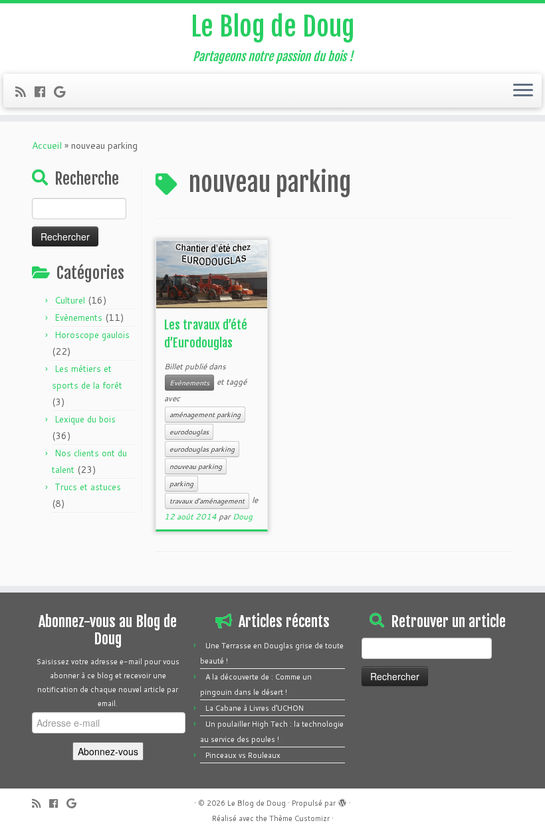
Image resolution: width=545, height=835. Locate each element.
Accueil (47, 145)
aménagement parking (205, 414)
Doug (243, 516)
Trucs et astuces (87, 487)
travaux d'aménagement (207, 501)
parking (181, 483)
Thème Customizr (299, 818)
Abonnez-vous (108, 751)
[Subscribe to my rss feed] (25, 91)
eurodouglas (189, 431)
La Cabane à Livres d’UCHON (254, 708)
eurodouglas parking (202, 449)
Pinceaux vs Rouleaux (242, 755)
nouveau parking (195, 466)
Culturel (69, 300)
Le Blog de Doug (272, 27)
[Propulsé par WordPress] (342, 800)
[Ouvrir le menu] (523, 91)
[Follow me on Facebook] (44, 91)
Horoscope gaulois (92, 335)
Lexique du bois (85, 419)
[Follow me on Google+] (64, 91)
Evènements (78, 318)
